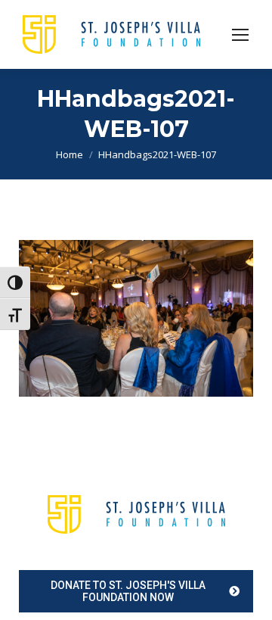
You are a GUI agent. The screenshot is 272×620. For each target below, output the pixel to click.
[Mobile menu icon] (240, 35)
